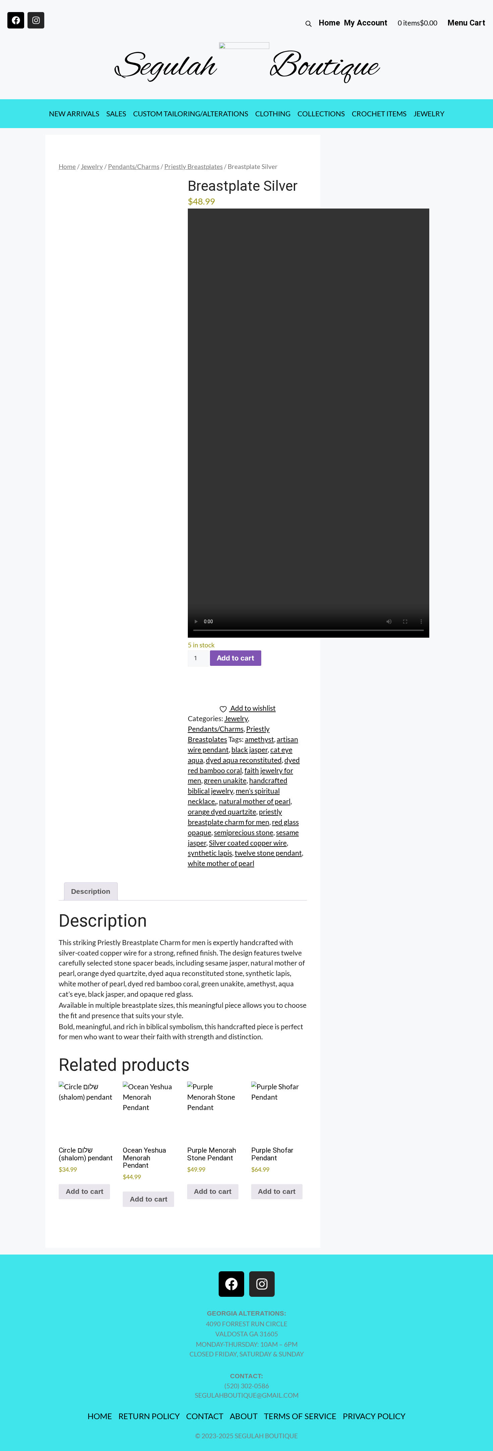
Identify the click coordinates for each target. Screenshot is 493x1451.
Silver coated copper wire (248, 843)
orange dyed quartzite (222, 812)
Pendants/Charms (133, 166)
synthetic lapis (210, 853)
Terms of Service (300, 1416)
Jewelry (429, 114)
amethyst (259, 739)
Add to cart (235, 658)
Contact (204, 1416)
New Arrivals (74, 114)
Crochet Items (379, 114)
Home (329, 22)
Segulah (165, 67)
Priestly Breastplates (193, 166)
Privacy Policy (374, 1416)
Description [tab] (90, 891)
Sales (116, 114)
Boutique (323, 67)
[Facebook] (15, 20)
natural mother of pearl (254, 801)
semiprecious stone (243, 832)
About (244, 1416)
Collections (321, 114)
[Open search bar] (308, 22)
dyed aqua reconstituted (244, 760)
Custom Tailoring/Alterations (190, 114)
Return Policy (149, 1416)
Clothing (272, 114)
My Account (365, 22)
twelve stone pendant (268, 853)
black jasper (249, 750)
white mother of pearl (221, 863)
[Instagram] (36, 20)
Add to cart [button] (84, 1191)
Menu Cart (466, 22)
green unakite (225, 780)
